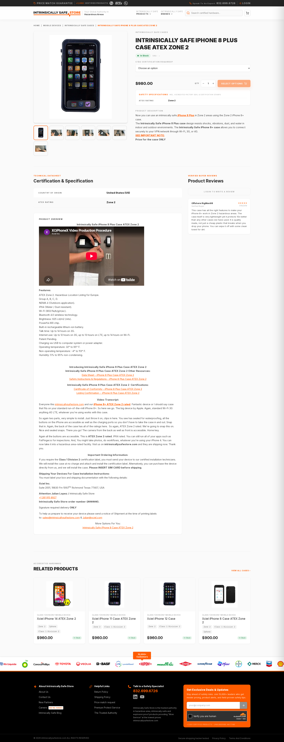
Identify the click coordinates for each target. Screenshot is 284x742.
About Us (43, 692)
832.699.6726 (145, 691)
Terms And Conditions (239, 738)
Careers (51, 707)
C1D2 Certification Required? (154, 62)
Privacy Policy (219, 738)
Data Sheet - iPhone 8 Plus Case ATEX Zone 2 (108, 375)
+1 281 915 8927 (48, 497)
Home (37, 25)
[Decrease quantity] (203, 83)
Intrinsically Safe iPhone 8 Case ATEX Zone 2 (108, 527)
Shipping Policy (102, 697)
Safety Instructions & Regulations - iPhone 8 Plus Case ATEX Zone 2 (107, 379)
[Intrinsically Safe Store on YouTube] (142, 697)
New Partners (46, 702)
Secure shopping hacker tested (193, 738)
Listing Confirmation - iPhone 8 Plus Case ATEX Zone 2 (107, 393)
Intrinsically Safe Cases (79, 25)
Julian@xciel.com (92, 517)
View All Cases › (240, 570)
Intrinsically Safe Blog (50, 713)
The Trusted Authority (105, 713)
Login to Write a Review (219, 192)
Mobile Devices (52, 25)
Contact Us (44, 697)
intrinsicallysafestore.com (69, 404)
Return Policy (101, 692)
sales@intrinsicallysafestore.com (61, 517)
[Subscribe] (243, 705)
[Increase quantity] (213, 83)
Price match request (104, 702)
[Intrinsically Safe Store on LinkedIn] (135, 697)
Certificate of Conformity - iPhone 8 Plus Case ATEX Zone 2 (108, 389)
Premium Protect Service (107, 707)
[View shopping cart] (247, 13)
